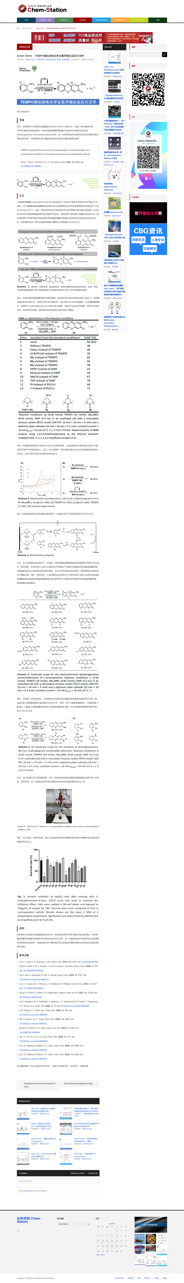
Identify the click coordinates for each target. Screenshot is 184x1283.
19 (103, 1246)
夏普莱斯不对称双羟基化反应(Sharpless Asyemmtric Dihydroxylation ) (114, 321)
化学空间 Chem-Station (29, 1220)
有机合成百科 (120, 20)
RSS (18, 1231)
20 (107, 1246)
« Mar (98, 1255)
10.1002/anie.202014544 (31, 997)
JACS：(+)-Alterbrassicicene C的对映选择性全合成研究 (114, 70)
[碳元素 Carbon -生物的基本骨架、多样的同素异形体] (151, 1225)
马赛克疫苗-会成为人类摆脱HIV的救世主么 (114, 261)
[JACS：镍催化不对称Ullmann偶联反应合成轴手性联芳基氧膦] (140, 1261)
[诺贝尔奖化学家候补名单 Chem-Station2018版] (151, 1239)
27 (107, 1251)
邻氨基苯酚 (66, 59)
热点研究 (117, 102)
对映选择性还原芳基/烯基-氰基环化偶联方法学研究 (40, 1085)
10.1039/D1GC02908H (31, 166)
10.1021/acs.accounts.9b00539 (75, 1006)
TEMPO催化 (41, 59)
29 (116, 1251)
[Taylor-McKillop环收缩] (162, 1239)
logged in (31, 1191)
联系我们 (147, 1278)
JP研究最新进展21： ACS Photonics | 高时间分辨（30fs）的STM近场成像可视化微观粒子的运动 (114, 125)
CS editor (90, 59)
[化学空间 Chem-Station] (42, 8)
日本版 (156, 1278)
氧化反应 (115, 329)
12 (103, 1241)
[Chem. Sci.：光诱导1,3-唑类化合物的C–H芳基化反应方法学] (162, 1250)
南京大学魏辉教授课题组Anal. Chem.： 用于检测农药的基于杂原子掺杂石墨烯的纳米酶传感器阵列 (114, 290)
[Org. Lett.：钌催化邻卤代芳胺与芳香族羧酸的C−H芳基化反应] (151, 1261)
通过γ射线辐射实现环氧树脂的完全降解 (78, 1084)
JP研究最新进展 (88, 1114)
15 (116, 1241)
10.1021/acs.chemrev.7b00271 (33, 1024)
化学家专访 (64, 20)
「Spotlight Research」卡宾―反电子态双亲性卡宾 (114, 236)
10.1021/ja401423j (90, 962)
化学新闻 (82, 20)
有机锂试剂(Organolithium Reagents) (110, 187)
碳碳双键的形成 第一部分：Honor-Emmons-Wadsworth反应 (113, 155)
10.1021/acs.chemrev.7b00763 (33, 1050)
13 (107, 1241)
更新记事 (131, 1278)
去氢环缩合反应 (51, 59)
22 (116, 1246)
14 (112, 1241)
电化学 (59, 59)
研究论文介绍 (30, 59)
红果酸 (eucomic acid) (113, 212)
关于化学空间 (119, 1278)
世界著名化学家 (101, 20)
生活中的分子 (139, 20)
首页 (26, 20)
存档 (138, 1278)
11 (98, 1241)
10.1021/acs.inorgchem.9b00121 (34, 979)
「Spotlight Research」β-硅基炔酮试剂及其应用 (114, 96)
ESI (19, 711)
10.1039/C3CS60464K (30, 1032)
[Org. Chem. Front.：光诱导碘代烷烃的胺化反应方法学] (162, 1261)
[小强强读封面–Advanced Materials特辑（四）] (151, 1248)
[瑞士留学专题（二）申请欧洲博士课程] (140, 1239)
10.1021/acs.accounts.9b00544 (33, 1015)
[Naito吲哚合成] (140, 1250)
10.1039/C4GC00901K (33, 988)
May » (103, 1255)
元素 (157, 20)
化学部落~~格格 (45, 20)
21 (112, 1246)
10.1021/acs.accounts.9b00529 (33, 1041)
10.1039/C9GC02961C (33, 971)
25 (98, 1251)
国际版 (165, 1278)
